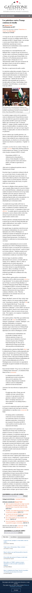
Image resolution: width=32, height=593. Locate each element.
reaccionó (9, 148)
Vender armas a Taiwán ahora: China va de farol (14, 547)
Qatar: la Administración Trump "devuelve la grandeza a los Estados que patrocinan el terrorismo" (16, 571)
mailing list (19, 527)
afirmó (25, 349)
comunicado (24, 410)
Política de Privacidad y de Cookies (19, 585)
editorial (5, 211)
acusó (14, 319)
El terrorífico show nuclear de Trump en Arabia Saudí (15, 557)
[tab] (6, 537)
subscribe (21, 525)
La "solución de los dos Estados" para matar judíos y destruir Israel (17, 514)
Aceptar (16, 590)
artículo (26, 279)
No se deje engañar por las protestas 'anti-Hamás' (16, 518)
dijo (26, 302)
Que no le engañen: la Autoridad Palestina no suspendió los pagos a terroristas (17, 522)
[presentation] (5, 537)
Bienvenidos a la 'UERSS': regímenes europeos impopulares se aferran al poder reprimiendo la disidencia (14, 563)
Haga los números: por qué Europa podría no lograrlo (15, 552)
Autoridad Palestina (20, 499)
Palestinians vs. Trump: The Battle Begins (15, 30)
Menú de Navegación (7, 16)
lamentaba (13, 372)
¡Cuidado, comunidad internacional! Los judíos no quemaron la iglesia (17, 511)
